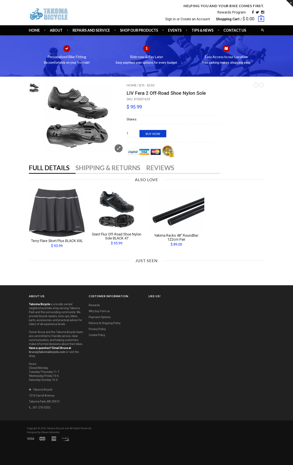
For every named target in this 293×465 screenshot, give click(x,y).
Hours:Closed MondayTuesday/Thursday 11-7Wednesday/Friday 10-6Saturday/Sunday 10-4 (44, 371)
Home (132, 85)
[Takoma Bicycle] (49, 14)
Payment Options (100, 317)
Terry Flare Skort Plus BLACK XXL (57, 241)
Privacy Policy (97, 329)
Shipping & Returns (108, 168)
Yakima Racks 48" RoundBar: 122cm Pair (176, 237)
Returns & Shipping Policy (105, 323)
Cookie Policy (97, 335)
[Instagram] (262, 12)
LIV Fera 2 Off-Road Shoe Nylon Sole (166, 93)
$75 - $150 (146, 85)
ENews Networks (50, 432)
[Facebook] (253, 12)
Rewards (94, 305)
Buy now (153, 134)
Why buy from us (99, 311)
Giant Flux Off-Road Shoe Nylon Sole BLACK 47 (116, 236)
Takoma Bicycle (56, 428)
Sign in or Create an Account (187, 19)
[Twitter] (257, 12)
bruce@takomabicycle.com (47, 352)
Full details (49, 168)
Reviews (160, 168)
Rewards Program (231, 12)
